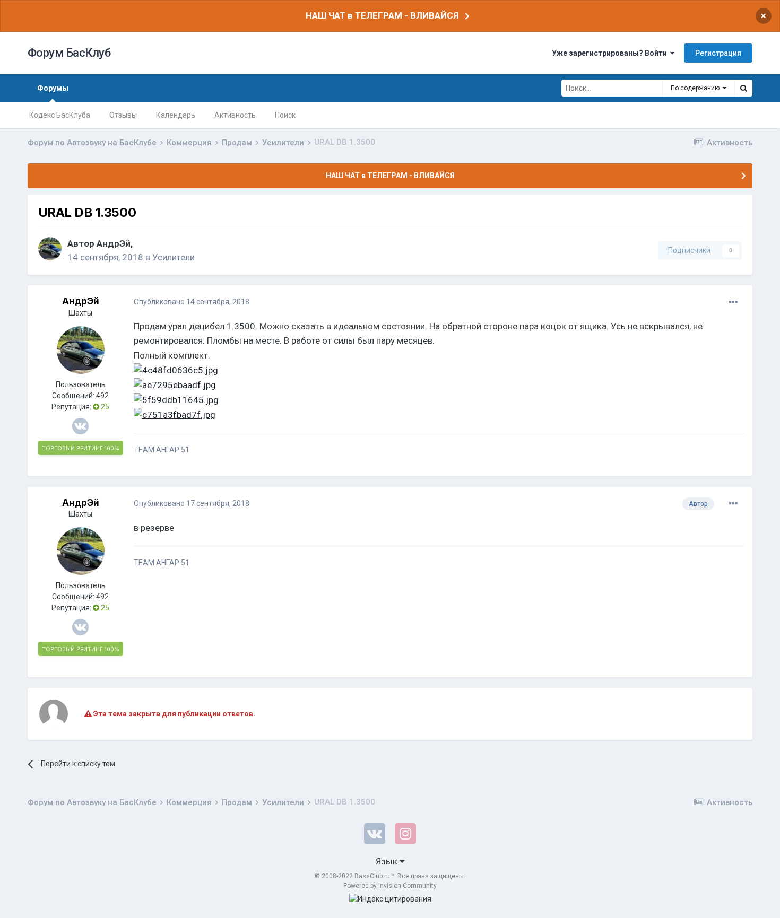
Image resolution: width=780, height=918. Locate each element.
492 (102, 395)
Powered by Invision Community (390, 885)
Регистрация (718, 53)
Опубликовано (191, 302)
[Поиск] (743, 88)
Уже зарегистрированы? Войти (611, 53)
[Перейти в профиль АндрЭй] (50, 248)
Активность (235, 115)
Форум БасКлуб (69, 52)
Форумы (52, 88)
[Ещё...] (733, 302)
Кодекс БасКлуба (59, 115)
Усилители (173, 257)
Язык (388, 861)
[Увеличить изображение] (176, 369)
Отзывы (123, 115)
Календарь (175, 115)
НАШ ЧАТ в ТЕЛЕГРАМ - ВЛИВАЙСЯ (382, 15)
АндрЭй (114, 243)
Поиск (285, 115)
